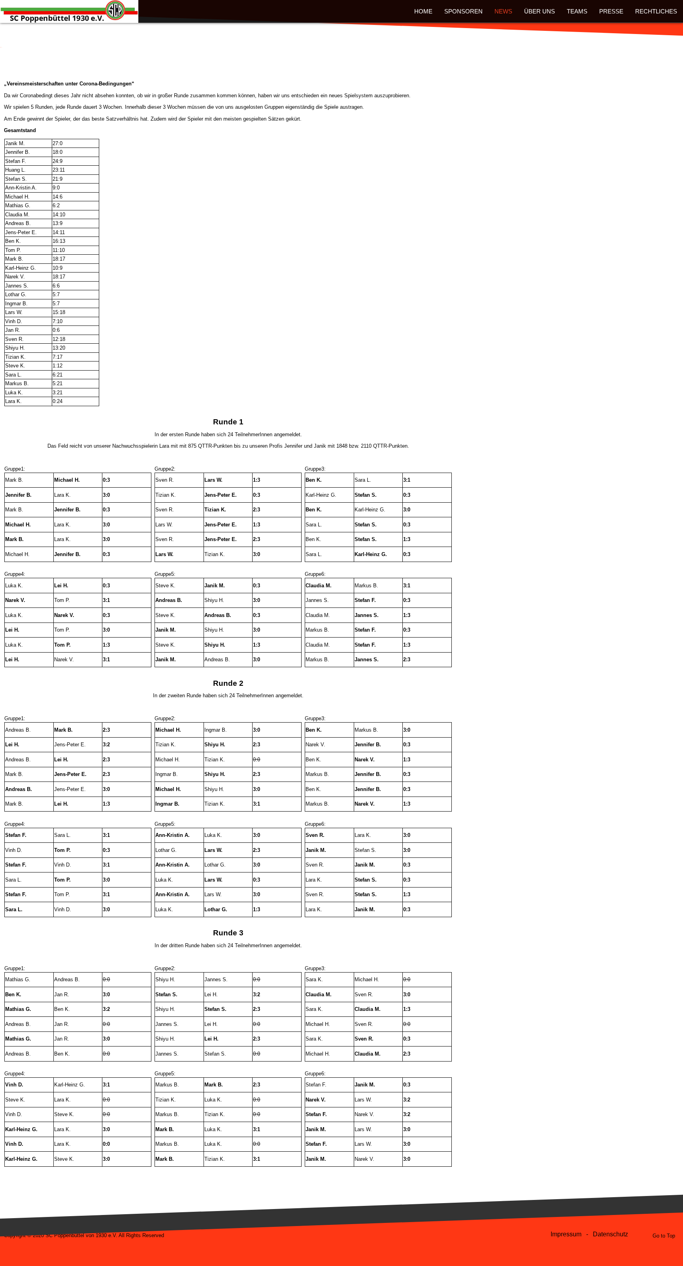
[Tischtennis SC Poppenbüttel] (69, 9)
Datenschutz (610, 1234)
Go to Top (664, 1236)
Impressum (566, 1234)
